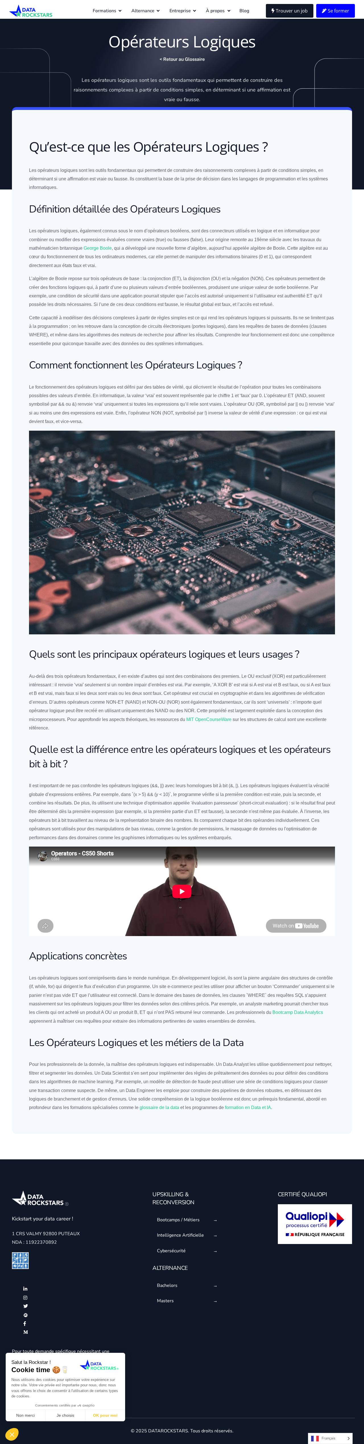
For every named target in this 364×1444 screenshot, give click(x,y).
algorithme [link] (97, 334)
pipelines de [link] (242, 1090)
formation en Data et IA (248, 1107)
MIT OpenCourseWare (208, 719)
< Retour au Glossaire (182, 59)
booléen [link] (178, 230)
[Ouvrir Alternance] (158, 10)
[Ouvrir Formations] (120, 10)
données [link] (299, 326)
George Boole (98, 248)
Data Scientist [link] (116, 1073)
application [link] (131, 295)
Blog (244, 11)
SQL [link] (299, 995)
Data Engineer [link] (140, 1090)
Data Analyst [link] (236, 1064)
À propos (215, 11)
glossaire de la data (159, 1107)
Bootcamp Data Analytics (297, 1012)
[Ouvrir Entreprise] (194, 10)
